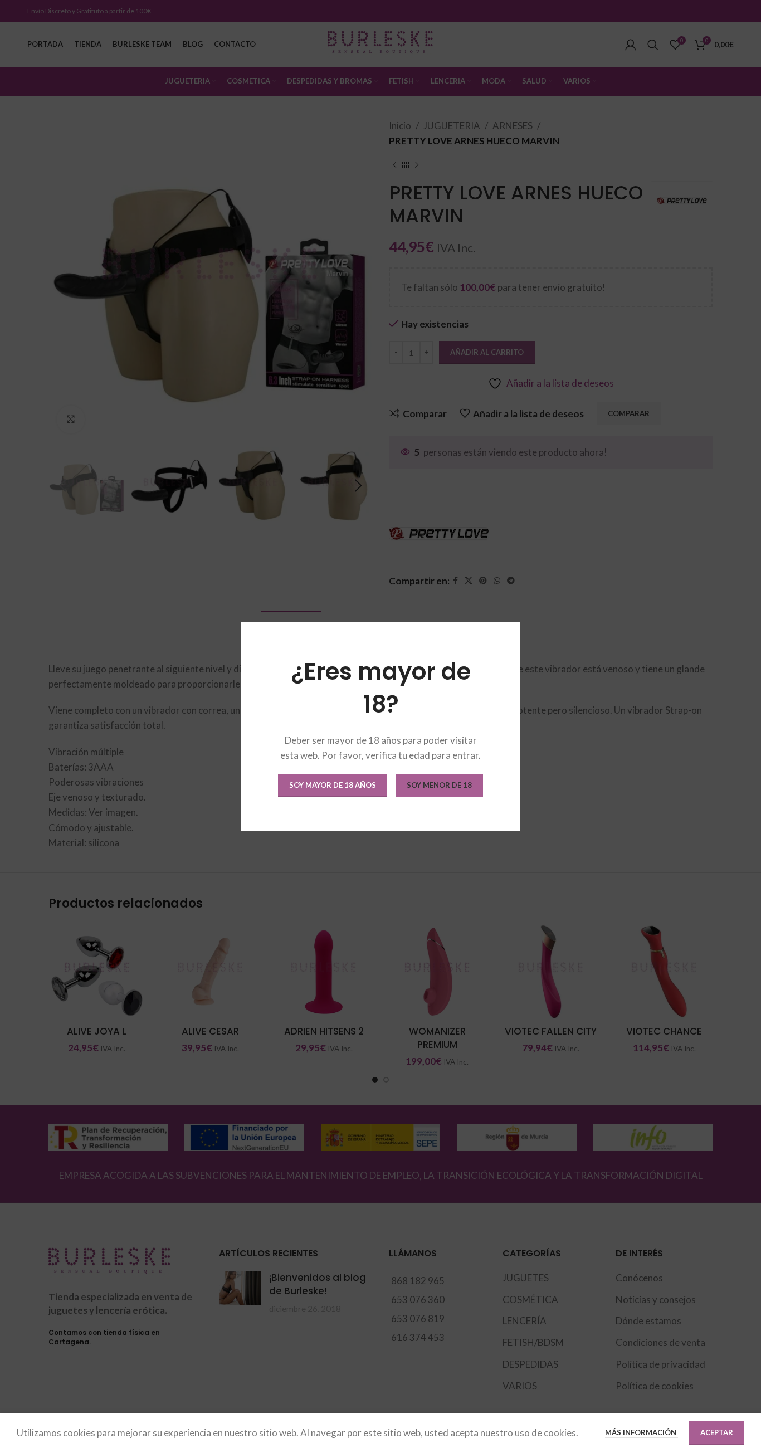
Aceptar (716, 1432)
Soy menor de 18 (439, 785)
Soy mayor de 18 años (332, 785)
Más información (641, 1432)
